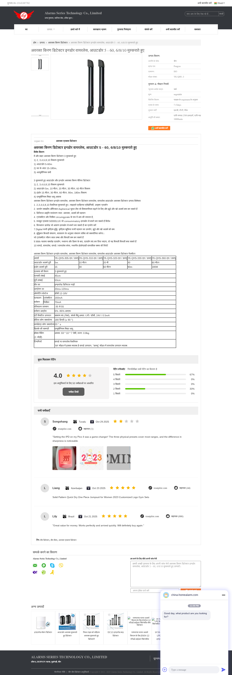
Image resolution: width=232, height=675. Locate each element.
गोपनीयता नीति (59, 671)
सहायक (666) (177, 516)
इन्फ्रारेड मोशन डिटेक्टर (43, 632)
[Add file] (164, 669)
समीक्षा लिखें (73, 391)
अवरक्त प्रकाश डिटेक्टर (67, 540)
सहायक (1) (88, 429)
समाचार (197, 29)
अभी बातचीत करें (205, 3)
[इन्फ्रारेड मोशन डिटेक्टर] (43, 621)
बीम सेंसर (54, 540)
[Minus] (223, 595)
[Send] (223, 669)
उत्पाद (49, 29)
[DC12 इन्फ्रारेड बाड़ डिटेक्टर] (115, 621)
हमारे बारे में (75, 29)
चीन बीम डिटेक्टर (74, 671)
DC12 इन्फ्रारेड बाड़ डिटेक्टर (115, 634)
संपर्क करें (148, 29)
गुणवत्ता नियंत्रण (124, 29)
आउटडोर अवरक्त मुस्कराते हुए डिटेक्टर (67, 634)
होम (34, 42)
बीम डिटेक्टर (44, 540)
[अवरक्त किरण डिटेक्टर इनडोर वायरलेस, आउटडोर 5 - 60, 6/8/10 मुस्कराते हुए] (40, 64)
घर (26, 29)
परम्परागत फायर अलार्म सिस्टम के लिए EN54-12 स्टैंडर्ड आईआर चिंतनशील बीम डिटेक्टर (139, 637)
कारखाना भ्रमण (99, 29)
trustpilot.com (64, 429)
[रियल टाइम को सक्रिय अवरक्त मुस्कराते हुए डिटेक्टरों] (91, 621)
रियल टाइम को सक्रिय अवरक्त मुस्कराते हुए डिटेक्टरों (91, 635)
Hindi (220, 3)
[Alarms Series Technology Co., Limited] (26, 15)
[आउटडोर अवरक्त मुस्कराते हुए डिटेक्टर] (67, 621)
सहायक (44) (184, 488)
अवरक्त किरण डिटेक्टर (58, 42)
